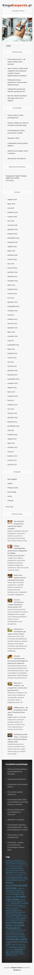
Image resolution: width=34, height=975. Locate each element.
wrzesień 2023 (13, 311)
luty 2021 (11, 362)
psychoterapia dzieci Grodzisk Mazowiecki (15, 925)
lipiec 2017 (11, 443)
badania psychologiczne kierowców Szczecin (14, 861)
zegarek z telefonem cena (15, 954)
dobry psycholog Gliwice (16, 873)
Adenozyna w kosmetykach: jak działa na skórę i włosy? (17, 631)
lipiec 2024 (11, 285)
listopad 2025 (12, 234)
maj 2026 (11, 208)
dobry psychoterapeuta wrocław (16, 885)
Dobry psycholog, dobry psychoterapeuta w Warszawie (15, 812)
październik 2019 (13, 426)
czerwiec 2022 (13, 336)
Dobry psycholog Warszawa (17, 874)
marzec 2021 (12, 358)
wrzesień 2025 (13, 242)
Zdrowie (10, 500)
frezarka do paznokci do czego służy (15, 889)
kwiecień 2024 (12, 289)
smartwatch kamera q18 (17, 942)
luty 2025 (11, 264)
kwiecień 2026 (12, 212)
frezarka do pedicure (15, 895)
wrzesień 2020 (13, 383)
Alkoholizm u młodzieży (15, 820)
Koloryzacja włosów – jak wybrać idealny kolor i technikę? (16, 61)
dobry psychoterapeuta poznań (17, 878)
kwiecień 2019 (12, 434)
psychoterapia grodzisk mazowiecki (14, 931)
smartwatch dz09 (15, 936)
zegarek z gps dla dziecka (15, 950)
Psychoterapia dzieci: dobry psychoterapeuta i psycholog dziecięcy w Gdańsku (17, 802)
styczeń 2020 (12, 413)
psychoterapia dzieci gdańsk (16, 920)
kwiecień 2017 (12, 456)
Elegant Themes (16, 967)
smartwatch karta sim (17, 944)
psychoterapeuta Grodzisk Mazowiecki (15, 911)
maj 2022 (11, 340)
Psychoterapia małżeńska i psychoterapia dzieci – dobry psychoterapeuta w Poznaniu (17, 827)
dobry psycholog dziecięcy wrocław (15, 870)
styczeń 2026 (12, 225)
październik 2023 (13, 306)
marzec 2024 (12, 293)
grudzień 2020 (13, 370)
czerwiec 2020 (13, 396)
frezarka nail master (16, 898)
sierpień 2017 (12, 439)
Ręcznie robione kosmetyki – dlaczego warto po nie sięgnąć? (18, 98)
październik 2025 (13, 238)
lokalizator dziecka (19, 903)
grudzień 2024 (13, 272)
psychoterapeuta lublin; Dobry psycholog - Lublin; (16, 916)
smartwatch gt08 (16, 939)
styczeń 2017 (12, 464)
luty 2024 (11, 298)
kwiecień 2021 (12, 353)
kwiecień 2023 (12, 319)
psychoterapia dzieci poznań (16, 930)
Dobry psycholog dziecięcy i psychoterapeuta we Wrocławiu (17, 771)
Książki (10, 483)
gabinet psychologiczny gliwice (15, 900)
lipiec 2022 (11, 332)
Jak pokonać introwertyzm (17, 158)
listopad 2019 (12, 422)
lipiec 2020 (11, 392)
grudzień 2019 (12, 417)
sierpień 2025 (12, 246)
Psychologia (12, 492)
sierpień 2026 (12, 199)
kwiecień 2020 (12, 405)
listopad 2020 (12, 375)
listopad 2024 (12, 276)
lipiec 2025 (11, 251)
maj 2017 (11, 452)
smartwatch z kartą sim (11, 946)
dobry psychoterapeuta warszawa (17, 879)
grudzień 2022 (12, 328)
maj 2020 (11, 400)
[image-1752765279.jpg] (17, 41)
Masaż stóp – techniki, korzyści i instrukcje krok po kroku (17, 577)
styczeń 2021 (12, 366)
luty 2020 (11, 409)
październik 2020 (13, 379)
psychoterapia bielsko (18, 919)
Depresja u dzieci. (14, 138)
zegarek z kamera (12, 954)
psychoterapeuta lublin (14, 914)
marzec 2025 (12, 259)
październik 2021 (13, 345)
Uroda (10, 496)
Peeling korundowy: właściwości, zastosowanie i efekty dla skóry (17, 82)
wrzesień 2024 (13, 281)
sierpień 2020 (12, 387)
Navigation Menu (18, 11)
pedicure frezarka (14, 905)
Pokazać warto (13, 488)
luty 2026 (11, 221)
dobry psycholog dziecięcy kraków (14, 868)
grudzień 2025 (12, 229)
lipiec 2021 (11, 349)
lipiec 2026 (11, 204)
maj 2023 (11, 315)
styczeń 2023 (12, 323)
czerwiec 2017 (12, 447)
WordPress (17, 970)
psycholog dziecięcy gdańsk (15, 907)
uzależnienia (12, 947)
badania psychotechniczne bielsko (16, 863)
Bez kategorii (12, 479)
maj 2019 (11, 430)
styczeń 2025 (12, 268)
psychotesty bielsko (18, 935)
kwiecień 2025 (12, 255)
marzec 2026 (12, 217)
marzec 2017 (12, 460)
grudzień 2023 (12, 302)
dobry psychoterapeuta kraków (14, 876)
